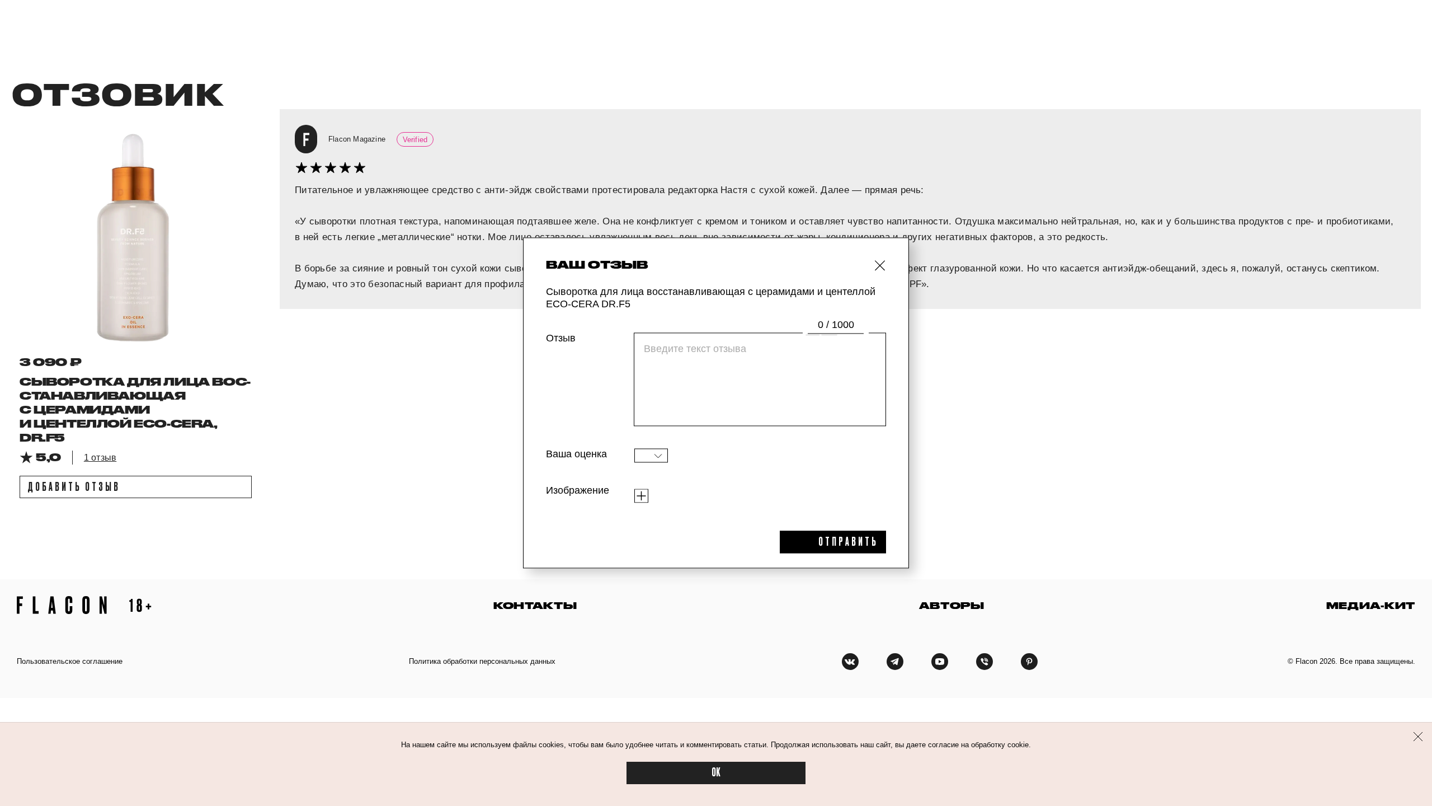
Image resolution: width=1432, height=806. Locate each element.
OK (716, 773)
